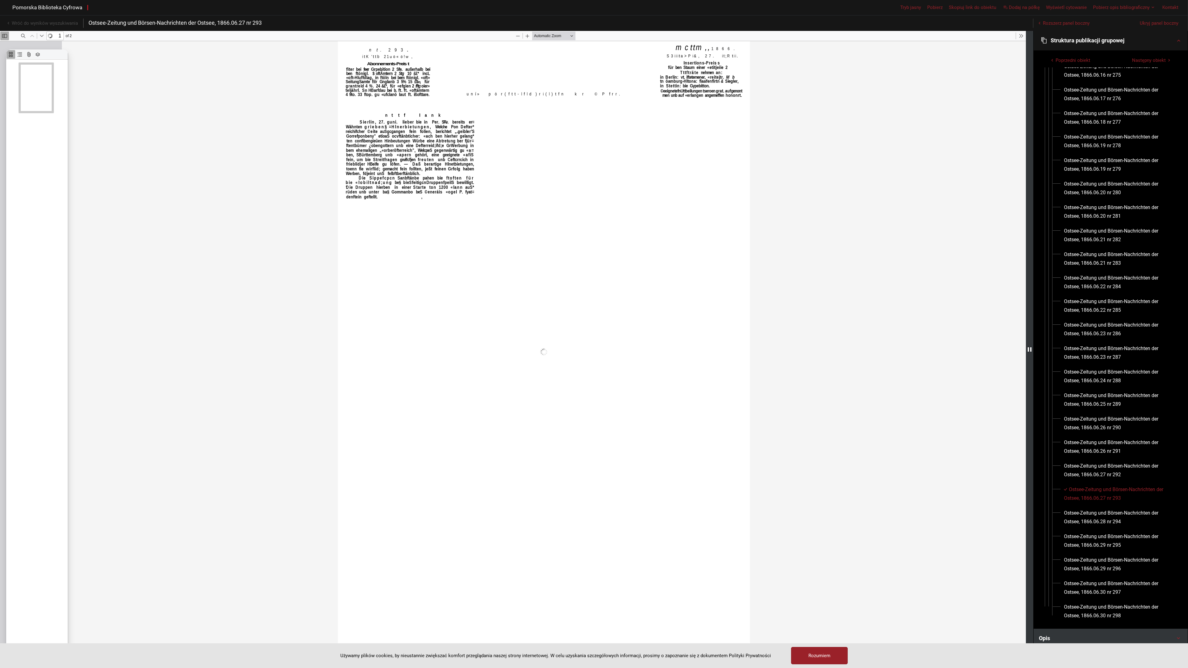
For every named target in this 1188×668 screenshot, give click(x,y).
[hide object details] (1029, 349)
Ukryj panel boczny (1159, 23)
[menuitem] (1118, 70)
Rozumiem (819, 655)
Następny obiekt (1149, 60)
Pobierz (935, 7)
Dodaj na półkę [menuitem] (1024, 7)
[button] (1111, 40)
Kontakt (1170, 7)
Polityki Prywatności (750, 655)
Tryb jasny (910, 7)
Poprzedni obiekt (1073, 60)
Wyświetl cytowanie (1066, 7)
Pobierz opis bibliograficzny (1121, 7)
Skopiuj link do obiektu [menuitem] (972, 7)
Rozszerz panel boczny (1066, 23)
